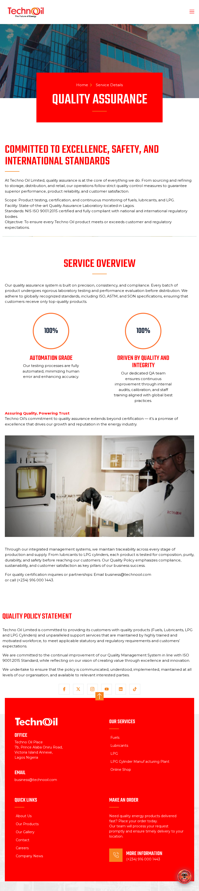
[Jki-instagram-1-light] (92, 689)
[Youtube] (106, 689)
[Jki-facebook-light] (64, 689)
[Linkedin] (120, 689)
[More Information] (116, 855)
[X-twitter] (78, 689)
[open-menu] (189, 12)
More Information (144, 853)
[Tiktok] (134, 689)
